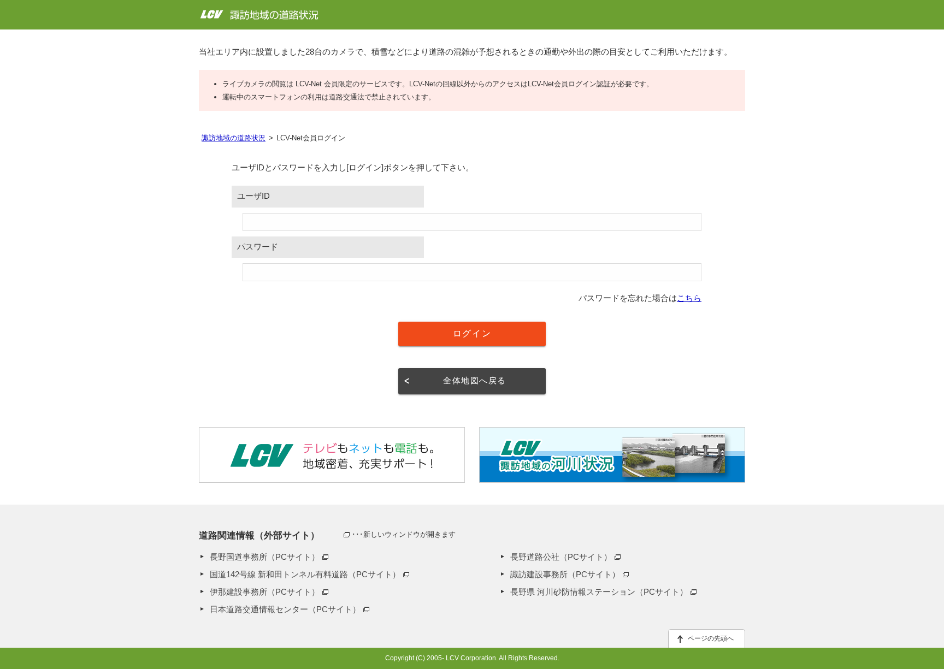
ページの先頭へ (711, 638)
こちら (689, 298)
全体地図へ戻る (474, 380)
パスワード (257, 246)
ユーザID (253, 196)
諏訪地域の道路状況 (234, 138)
